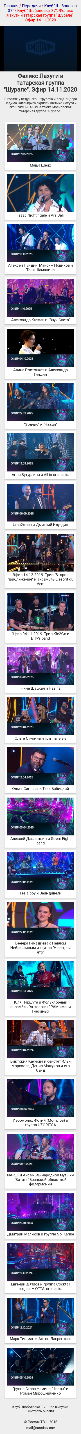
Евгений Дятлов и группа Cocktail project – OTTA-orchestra (40, 1286)
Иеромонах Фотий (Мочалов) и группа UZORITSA (40, 1122)
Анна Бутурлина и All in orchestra (40, 474)
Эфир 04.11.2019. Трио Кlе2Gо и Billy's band (40, 635)
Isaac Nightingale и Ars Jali (40, 215)
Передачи (31, 5)
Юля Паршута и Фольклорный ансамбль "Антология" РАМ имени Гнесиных (40, 1006)
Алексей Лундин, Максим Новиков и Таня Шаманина (40, 267)
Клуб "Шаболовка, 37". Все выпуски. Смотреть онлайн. (40, 1409)
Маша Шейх (40, 165)
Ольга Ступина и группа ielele (40, 738)
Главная (11, 5)
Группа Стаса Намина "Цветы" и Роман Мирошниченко (40, 1390)
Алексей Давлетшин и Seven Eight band (40, 840)
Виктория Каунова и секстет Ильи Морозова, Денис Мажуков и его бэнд (40, 1066)
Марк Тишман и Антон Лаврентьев (40, 1338)
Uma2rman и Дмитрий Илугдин (40, 524)
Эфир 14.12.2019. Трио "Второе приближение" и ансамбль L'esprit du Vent (40, 579)
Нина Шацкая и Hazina (41, 688)
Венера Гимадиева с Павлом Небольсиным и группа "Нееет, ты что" (40, 947)
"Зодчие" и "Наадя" (40, 424)
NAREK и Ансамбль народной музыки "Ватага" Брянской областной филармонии (40, 1179)
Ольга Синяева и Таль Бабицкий (40, 788)
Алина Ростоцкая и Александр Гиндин (40, 372)
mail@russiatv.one (40, 1428)
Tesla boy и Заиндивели (40, 893)
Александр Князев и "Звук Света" (40, 320)
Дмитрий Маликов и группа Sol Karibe (40, 1234)
